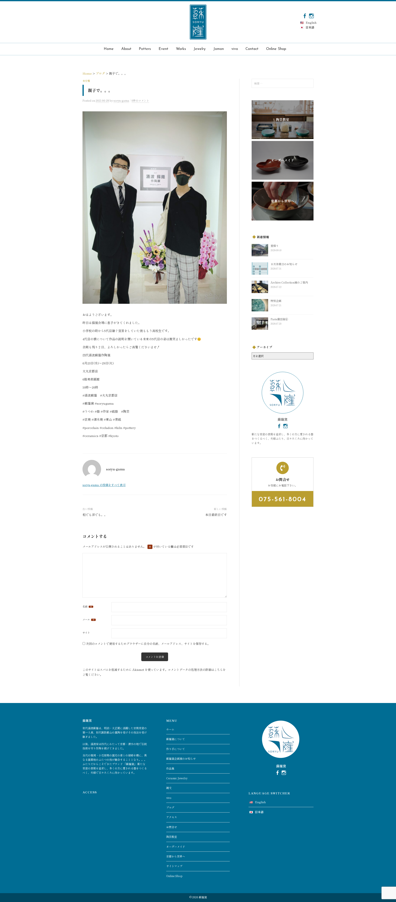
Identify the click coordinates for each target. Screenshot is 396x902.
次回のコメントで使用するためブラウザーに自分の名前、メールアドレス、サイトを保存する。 (148, 644)
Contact (251, 49)
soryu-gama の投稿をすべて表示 (104, 485)
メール (88, 619)
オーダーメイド (175, 847)
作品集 (170, 768)
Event (163, 49)
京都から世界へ (175, 856)
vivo (234, 49)
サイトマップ (174, 866)
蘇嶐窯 (203, 897)
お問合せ (171, 827)
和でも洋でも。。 (94, 514)
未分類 (86, 81)
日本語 (310, 27)
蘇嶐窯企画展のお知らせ (181, 759)
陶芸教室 (171, 837)
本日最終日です (216, 514)
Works (181, 49)
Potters (145, 49)
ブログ (170, 807)
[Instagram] (311, 16)
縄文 (169, 788)
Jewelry (199, 49)
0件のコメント (140, 100)
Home (109, 49)
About (126, 49)
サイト (86, 632)
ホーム (170, 729)
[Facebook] (304, 16)
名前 (87, 606)
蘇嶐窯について (175, 739)
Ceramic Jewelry (176, 778)
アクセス (171, 817)
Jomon (218, 49)
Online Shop (276, 49)
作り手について (175, 749)
